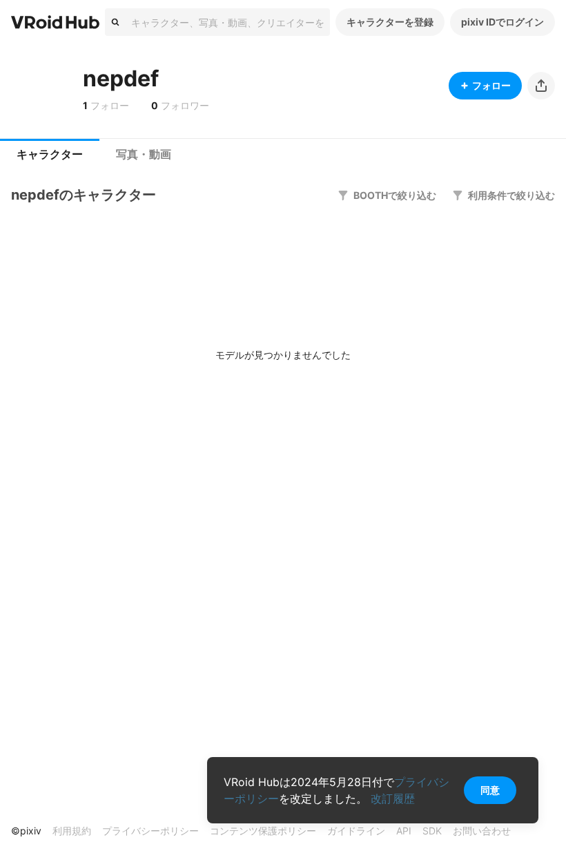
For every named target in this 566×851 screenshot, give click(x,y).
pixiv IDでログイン (502, 22)
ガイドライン (356, 830)
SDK (432, 830)
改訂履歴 (393, 798)
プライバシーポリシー (150, 830)
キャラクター (50, 154)
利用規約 (71, 830)
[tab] (49, 154)
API (403, 830)
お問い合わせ (482, 830)
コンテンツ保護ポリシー (263, 830)
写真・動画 (143, 154)
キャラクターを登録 (390, 22)
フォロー (491, 85)
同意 (490, 790)
